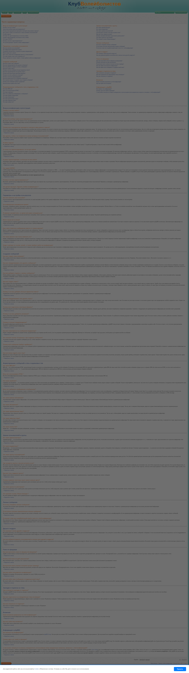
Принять (180, 669)
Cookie (36, 669)
